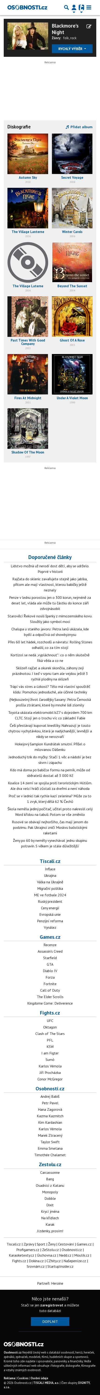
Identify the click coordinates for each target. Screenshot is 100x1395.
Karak (50, 1224)
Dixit (50, 1205)
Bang (50, 1179)
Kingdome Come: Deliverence (50, 1003)
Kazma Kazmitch (50, 1116)
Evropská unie (50, 914)
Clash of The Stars (50, 1033)
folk (66, 38)
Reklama (9, 1378)
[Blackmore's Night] (27, 35)
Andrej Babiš (50, 1096)
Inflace (50, 869)
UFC (50, 1020)
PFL (50, 1040)
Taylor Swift (50, 1142)
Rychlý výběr (70, 48)
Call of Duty (50, 990)
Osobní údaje (39, 1378)
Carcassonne (50, 1172)
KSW (50, 1046)
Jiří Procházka (50, 1072)
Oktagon (50, 1027)
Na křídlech (50, 1218)
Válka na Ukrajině (50, 882)
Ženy (51, 1244)
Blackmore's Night (65, 28)
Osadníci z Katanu (50, 1185)
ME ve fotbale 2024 (50, 895)
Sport (41, 1244)
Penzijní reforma (50, 921)
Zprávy (28, 1244)
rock (73, 38)
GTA (50, 964)
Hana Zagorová (50, 1109)
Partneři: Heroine (50, 1283)
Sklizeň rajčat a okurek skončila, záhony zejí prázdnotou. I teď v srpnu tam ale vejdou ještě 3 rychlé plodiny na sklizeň (50, 673)
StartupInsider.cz (60, 1266)
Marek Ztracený (50, 1135)
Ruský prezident (50, 901)
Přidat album (81, 126)
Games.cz (50, 937)
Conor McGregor (50, 1079)
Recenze (50, 944)
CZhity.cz (54, 1260)
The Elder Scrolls (50, 996)
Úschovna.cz (46, 1255)
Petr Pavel (50, 1103)
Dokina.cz (36, 1260)
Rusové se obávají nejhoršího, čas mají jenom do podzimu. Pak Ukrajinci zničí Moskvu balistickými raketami (50, 827)
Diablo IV (50, 970)
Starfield (50, 957)
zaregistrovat (51, 1305)
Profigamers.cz (27, 1249)
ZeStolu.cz (50, 1249)
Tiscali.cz (50, 861)
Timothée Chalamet (50, 1154)
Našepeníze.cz (74, 1260)
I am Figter (50, 1053)
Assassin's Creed (50, 951)
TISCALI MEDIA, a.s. (46, 1383)
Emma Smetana (50, 1148)
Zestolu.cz (50, 1164)
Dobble (50, 1198)
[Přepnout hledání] (66, 7)
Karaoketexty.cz (21, 1255)
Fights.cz (50, 1012)
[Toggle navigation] (89, 7)
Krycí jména (50, 1211)
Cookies (22, 1378)
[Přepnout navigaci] (74, 7)
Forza (50, 977)
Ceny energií (50, 908)
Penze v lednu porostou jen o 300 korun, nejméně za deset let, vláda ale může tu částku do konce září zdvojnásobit (50, 603)
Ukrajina (50, 875)
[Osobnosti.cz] (27, 7)
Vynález (50, 927)
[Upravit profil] (89, 26)
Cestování (66, 1244)
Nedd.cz (65, 1255)
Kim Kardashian (50, 1122)
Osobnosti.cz (50, 1088)
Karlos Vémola (50, 1066)
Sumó (50, 1059)
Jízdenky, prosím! (50, 1231)
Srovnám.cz (36, 1266)
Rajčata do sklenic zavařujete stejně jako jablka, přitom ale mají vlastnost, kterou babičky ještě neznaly (50, 584)
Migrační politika (50, 888)
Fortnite (50, 983)
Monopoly (50, 1192)
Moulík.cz (81, 1255)
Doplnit (50, 1321)
